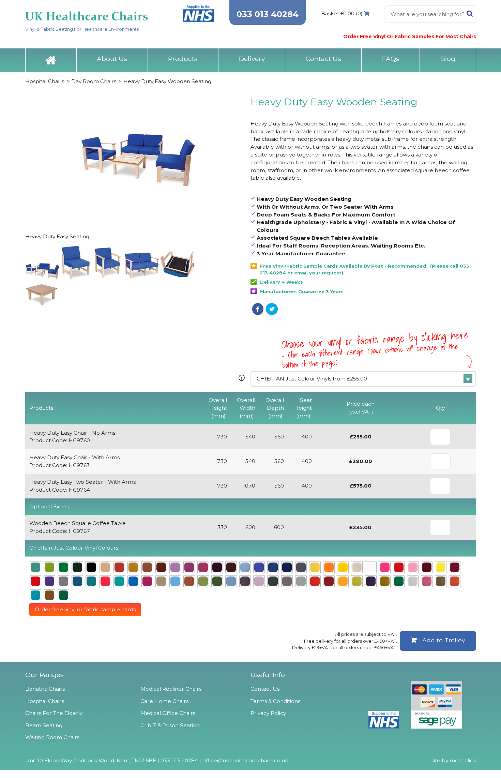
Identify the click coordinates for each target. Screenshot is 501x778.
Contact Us (323, 59)
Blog (447, 59)
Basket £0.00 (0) (342, 13)
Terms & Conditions (275, 701)
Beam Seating (43, 725)
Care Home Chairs (164, 701)
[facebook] (257, 309)
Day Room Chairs (93, 81)
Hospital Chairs (44, 81)
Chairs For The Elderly (53, 713)
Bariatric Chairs (45, 689)
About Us (112, 59)
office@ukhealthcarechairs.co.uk (245, 760)
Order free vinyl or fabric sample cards (85, 609)
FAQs (390, 59)
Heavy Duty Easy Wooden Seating (167, 81)
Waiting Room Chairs (52, 737)
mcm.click (463, 760)
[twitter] (272, 309)
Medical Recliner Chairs (170, 689)
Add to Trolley (443, 640)
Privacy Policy (268, 713)
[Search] (470, 15)
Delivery (252, 59)
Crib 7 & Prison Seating (170, 725)
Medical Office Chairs (167, 713)
